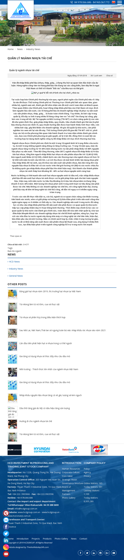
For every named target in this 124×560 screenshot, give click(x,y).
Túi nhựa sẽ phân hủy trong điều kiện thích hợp (42, 317)
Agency (87, 472)
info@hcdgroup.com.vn (26, 508)
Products (47, 538)
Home (11, 49)
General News (16, 275)
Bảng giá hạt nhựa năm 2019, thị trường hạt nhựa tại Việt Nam (50, 291)
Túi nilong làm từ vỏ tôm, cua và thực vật (39, 304)
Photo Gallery (68, 497)
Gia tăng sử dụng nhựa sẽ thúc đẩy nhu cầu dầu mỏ (44, 356)
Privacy (87, 476)
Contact (83, 538)
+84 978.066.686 (25, 497)
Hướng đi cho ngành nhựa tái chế (35, 421)
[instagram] (100, 552)
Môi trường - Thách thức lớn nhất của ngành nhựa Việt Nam (48, 369)
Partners (66, 494)
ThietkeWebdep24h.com (38, 547)
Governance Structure (72, 483)
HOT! (26, 244)
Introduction (23, 538)
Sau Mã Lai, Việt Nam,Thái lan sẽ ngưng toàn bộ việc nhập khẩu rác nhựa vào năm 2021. (62, 330)
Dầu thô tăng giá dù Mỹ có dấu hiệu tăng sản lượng (44, 408)
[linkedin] (93, 552)
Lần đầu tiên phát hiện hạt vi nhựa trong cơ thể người (45, 343)
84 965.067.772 (101, 2)
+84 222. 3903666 (21, 494)
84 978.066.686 (83, 2)
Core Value (67, 476)
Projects (36, 538)
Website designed (15, 547)
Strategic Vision (69, 479)
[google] (107, 552)
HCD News (14, 261)
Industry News (16, 268)
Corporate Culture (71, 472)
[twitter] (87, 552)
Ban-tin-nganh (14, 251)
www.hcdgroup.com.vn (29, 512)
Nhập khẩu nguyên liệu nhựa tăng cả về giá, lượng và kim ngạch (50, 395)
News (20, 49)
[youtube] (113, 552)
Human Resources (71, 468)
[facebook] (80, 552)
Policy (87, 468)
